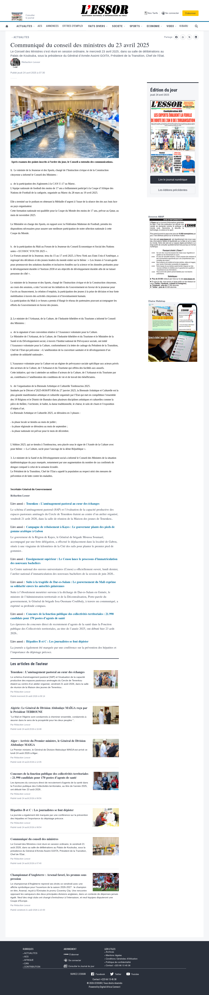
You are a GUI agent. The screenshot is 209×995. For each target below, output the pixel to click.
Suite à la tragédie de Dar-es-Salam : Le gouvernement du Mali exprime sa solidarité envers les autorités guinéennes (63, 584)
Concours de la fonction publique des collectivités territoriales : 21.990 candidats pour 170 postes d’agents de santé (62, 616)
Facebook (100, 974)
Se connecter (74, 960)
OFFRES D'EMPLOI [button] (72, 26)
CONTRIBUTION (32, 966)
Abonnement (70, 949)
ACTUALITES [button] (24, 26)
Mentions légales (114, 955)
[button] (198, 26)
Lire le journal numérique (172, 179)
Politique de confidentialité (118, 962)
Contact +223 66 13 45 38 (118, 965)
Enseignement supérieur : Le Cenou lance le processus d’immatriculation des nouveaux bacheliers (63, 561)
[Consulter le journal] (17, 16)
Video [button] (170, 26)
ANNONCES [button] (52, 26)
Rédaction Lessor (31, 62)
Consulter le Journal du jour (81, 966)
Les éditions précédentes (172, 190)
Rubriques (28, 949)
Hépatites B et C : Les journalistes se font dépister (57, 641)
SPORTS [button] (135, 26)
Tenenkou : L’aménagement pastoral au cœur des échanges (62, 503)
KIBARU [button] (183, 26)
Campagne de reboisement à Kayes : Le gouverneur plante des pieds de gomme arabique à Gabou (62, 529)
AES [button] (40, 26)
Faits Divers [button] (96, 26)
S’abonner (190, 13)
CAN (26, 963)
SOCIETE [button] (117, 26)
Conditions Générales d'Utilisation (121, 958)
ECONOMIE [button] (153, 26)
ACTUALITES (21, 37)
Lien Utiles (109, 949)
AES (26, 956)
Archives (110, 952)
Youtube (135, 974)
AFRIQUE (29, 960)
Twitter (118, 974)
